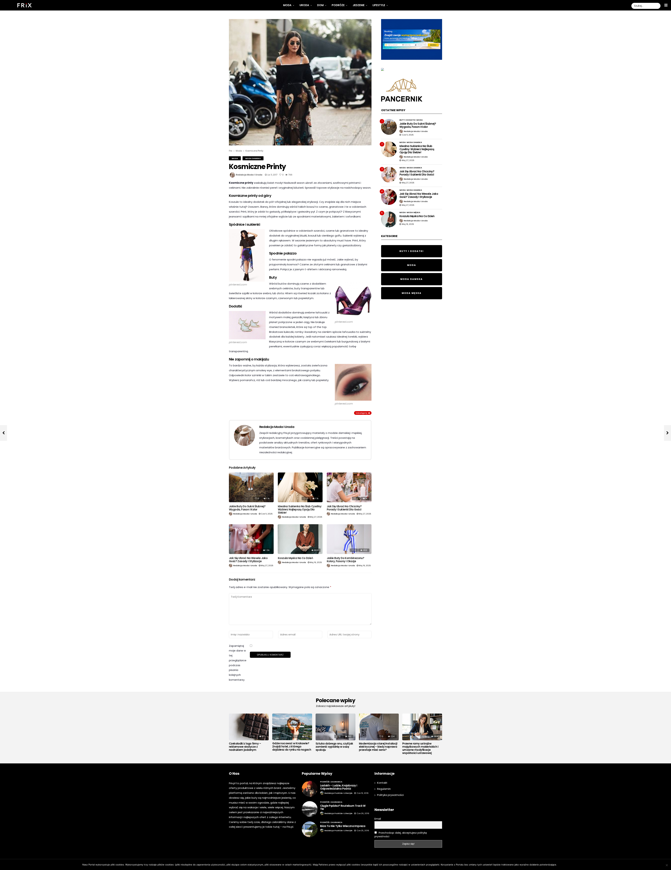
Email (377, 819)
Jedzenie (359, 5)
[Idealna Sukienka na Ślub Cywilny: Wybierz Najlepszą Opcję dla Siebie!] (300, 487)
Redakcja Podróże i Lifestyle (338, 793)
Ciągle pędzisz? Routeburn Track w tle (343, 807)
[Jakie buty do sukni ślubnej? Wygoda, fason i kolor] (251, 487)
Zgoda (562, 864)
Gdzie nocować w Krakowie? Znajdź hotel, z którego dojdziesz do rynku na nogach (291, 746)
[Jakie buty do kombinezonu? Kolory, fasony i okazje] (349, 539)
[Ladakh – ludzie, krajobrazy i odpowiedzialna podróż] (310, 789)
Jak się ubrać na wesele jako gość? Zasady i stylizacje (248, 559)
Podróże (338, 5)
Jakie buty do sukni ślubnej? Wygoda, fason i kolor (247, 507)
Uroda (304, 5)
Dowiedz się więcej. (578, 864)
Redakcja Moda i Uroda (249, 174)
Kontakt (382, 783)
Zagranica (336, 782)
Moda (287, 5)
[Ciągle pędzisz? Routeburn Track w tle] (310, 809)
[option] (248, 733)
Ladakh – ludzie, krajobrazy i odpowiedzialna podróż (338, 787)
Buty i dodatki (407, 120)
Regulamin (384, 789)
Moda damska (253, 158)
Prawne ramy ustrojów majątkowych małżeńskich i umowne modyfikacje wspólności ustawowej (420, 748)
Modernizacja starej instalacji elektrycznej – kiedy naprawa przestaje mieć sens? (378, 746)
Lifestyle (379, 5)
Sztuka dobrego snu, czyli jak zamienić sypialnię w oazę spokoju (334, 746)
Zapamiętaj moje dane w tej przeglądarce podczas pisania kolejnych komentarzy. (237, 663)
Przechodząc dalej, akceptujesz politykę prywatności (400, 834)
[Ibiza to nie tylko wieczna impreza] (310, 829)
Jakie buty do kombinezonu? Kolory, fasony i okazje (345, 559)
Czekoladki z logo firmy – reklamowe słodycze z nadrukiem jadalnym (245, 746)
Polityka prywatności (390, 795)
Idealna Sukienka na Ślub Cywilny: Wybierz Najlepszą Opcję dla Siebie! (300, 509)
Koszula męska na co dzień (295, 558)
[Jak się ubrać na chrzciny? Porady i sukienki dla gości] (349, 487)
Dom (320, 5)
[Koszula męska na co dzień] (300, 539)
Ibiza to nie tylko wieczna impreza (342, 826)
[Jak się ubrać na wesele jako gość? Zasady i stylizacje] (251, 539)
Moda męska (413, 212)
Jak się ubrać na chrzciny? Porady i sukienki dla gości (344, 507)
